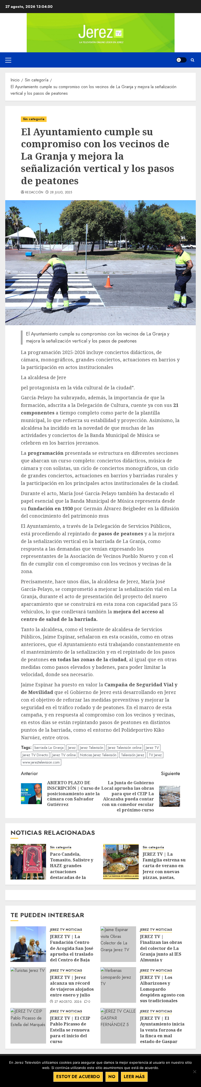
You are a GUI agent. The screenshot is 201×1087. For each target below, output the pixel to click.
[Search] (192, 60)
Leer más (134, 1077)
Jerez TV (152, 747)
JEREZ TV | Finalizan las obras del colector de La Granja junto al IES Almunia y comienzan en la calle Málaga (161, 954)
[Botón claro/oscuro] (181, 60)
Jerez (72, 747)
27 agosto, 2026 (68, 1002)
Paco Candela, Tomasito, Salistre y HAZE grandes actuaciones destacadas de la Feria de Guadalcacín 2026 (73, 871)
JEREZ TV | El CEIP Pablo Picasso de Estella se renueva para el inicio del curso (70, 1030)
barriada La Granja (49, 747)
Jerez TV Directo (35, 755)
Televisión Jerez (132, 755)
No (111, 1077)
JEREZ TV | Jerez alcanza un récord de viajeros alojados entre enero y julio (72, 986)
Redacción (34, 192)
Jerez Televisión (91, 747)
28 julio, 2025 (61, 192)
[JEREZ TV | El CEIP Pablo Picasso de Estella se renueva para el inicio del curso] (28, 1026)
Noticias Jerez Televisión (98, 755)
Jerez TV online (64, 755)
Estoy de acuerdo (78, 1077)
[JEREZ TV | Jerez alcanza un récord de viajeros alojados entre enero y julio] (28, 985)
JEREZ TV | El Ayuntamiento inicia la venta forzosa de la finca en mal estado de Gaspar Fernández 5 (162, 1032)
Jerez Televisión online (124, 747)
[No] (194, 1071)
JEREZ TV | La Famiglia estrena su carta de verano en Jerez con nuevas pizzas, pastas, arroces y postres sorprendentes (164, 871)
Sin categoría (33, 119)
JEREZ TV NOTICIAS (66, 930)
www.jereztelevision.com (41, 762)
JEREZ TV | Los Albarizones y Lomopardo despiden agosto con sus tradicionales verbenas (162, 992)
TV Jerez (155, 755)
